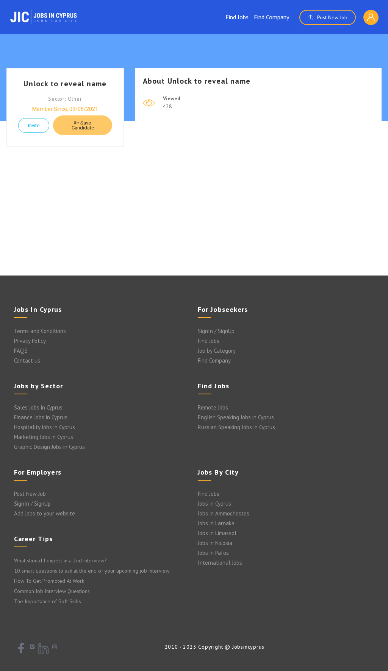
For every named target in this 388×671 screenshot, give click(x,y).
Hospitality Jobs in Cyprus (44, 427)
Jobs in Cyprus (214, 503)
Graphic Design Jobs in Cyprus (49, 446)
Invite (33, 125)
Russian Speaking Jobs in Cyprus (236, 427)
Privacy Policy (30, 340)
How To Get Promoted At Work (49, 581)
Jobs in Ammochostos (223, 513)
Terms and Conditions (40, 331)
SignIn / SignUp (216, 331)
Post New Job (331, 17)
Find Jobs (237, 17)
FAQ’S (21, 350)
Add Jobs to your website (44, 513)
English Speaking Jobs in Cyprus (236, 417)
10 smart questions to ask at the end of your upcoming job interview (91, 570)
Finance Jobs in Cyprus (40, 417)
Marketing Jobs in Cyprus (43, 437)
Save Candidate (83, 125)
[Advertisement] (194, 215)
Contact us (27, 360)
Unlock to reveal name (64, 84)
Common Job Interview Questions (52, 591)
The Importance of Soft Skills (47, 601)
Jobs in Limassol (217, 533)
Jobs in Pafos (213, 552)
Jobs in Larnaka (216, 523)
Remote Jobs (213, 407)
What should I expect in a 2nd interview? (60, 560)
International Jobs (220, 562)
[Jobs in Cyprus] (43, 17)
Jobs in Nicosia (215, 542)
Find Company (271, 17)
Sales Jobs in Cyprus (38, 407)
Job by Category (217, 350)
